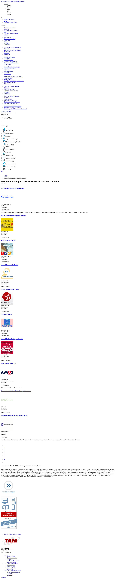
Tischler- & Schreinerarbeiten (11, 33)
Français (9, 12)
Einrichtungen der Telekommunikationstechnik (15, 109)
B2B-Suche (10, 559)
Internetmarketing (11, 562)
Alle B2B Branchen (6, 111)
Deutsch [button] (6, 4)
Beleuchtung (7, 97)
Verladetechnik (7, 64)
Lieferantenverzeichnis (12, 563)
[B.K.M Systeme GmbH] (7, 255)
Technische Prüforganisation (11, 90)
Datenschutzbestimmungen (13, 572)
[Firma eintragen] (9, 494)
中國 (8, 11)
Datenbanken (7, 83)
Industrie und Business (9, 57)
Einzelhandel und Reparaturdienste (12, 47)
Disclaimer (9, 573)
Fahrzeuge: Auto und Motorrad (11, 86)
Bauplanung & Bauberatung (11, 30)
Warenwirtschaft (8, 78)
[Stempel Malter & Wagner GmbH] (7, 353)
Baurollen (6, 29)
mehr (2, 171)
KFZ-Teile (6, 88)
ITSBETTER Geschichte (13, 560)
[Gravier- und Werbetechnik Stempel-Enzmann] (7, 405)
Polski (8, 9)
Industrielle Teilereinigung (10, 61)
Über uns (6, 555)
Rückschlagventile (8, 60)
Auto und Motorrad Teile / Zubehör (12, 50)
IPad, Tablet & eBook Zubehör (11, 103)
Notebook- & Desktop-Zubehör (12, 102)
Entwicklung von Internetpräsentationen (14, 81)
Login (5, 21)
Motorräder (6, 92)
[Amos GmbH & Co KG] (7, 378)
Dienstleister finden (12, 558)
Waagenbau (7, 51)
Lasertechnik (7, 44)
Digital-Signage (8, 99)
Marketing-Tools (11, 568)
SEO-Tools (10, 569)
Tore (5, 32)
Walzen (5, 41)
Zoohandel (6, 53)
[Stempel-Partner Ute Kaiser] (7, 279)
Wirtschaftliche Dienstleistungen (12, 67)
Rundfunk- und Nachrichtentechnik (12, 106)
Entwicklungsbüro (8, 71)
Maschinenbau (7, 37)
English (9, 5)
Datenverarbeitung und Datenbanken (13, 76)
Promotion (6, 72)
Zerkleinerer (7, 43)
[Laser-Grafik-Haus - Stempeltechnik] (7, 203)
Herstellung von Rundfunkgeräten (12, 107)
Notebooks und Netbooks (10, 100)
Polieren (6, 35)
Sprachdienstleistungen (9, 68)
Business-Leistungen (9, 19)
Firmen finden (7, 117)
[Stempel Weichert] (7, 329)
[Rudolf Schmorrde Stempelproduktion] (7, 230)
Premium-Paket (11, 566)
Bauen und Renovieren (9, 27)
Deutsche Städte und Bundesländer (12, 534)
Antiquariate (7, 54)
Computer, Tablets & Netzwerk (11, 96)
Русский (9, 6)
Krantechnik (7, 40)
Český (8, 8)
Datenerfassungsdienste (9, 82)
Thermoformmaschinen (9, 39)
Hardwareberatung (8, 79)
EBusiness (6, 69)
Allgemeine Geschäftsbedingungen (12, 570)
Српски (9, 14)
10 (4, 459)
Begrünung (6, 48)
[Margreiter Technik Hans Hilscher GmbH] (7, 430)
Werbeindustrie (7, 74)
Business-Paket (11, 565)
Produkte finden (8, 118)
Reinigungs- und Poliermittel (11, 62)
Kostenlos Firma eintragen (10, 22)
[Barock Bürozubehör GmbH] (7, 304)
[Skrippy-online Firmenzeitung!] (9, 528)
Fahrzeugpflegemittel (9, 89)
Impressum (9, 575)
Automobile (7, 93)
